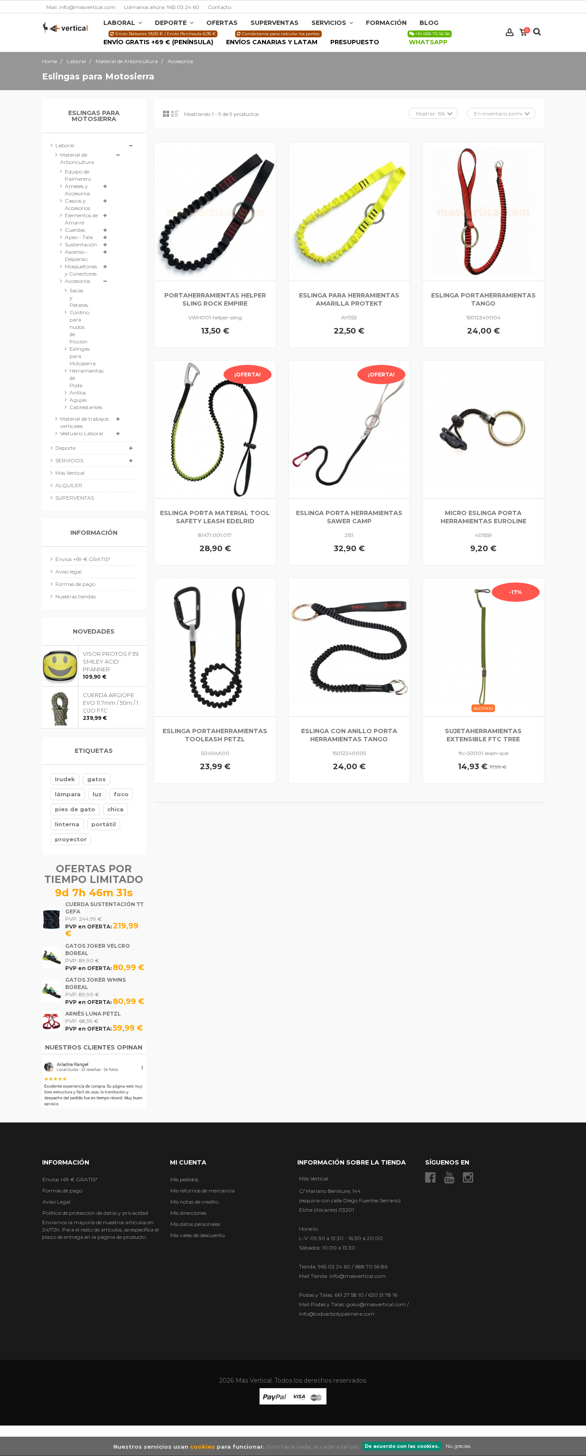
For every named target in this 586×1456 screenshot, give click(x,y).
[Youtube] (449, 1177)
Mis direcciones (188, 1212)
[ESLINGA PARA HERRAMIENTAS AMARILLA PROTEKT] (349, 212)
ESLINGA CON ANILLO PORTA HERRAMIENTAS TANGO (349, 735)
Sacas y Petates (77, 297)
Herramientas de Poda (77, 377)
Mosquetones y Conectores (81, 270)
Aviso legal (68, 571)
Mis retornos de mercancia (202, 1190)
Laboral (64, 145)
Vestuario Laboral (81, 433)
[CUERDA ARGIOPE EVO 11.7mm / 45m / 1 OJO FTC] (60, 707)
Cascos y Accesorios (77, 204)
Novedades (94, 631)
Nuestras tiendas (75, 596)
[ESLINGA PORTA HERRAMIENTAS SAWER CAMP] (349, 430)
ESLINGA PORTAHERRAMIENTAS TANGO (483, 299)
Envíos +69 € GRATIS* (82, 559)
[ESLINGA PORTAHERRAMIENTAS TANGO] (483, 212)
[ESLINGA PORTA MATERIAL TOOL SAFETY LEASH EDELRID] (215, 430)
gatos (96, 779)
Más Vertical (70, 473)
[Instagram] (468, 1177)
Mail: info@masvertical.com (80, 7)
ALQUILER (68, 485)
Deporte (65, 448)
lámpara (68, 794)
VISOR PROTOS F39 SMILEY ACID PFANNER (111, 661)
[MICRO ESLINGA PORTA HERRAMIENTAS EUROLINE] (483, 430)
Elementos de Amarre (81, 219)
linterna (67, 824)
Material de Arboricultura (77, 158)
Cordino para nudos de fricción (77, 327)
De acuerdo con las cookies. (402, 1446)
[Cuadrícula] (166, 114)
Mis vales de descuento (197, 1235)
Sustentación (81, 244)
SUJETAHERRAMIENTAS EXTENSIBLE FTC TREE (483, 735)
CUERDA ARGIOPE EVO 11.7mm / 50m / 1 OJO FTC (110, 703)
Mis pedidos (184, 1179)
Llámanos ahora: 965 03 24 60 (161, 7)
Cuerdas (75, 230)
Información (94, 533)
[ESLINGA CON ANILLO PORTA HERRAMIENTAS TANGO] (349, 647)
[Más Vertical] (65, 27)
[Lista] (174, 114)
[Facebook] (430, 1177)
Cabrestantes (77, 407)
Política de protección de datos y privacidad (95, 1212)
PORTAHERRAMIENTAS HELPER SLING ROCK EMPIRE (215, 299)
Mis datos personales (195, 1223)
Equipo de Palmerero (78, 175)
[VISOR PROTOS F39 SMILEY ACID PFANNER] (60, 666)
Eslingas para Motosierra (77, 356)
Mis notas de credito (194, 1201)
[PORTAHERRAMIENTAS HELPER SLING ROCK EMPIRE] (215, 212)
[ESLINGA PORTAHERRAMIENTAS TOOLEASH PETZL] (215, 647)
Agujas (77, 400)
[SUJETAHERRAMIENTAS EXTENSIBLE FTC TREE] (483, 647)
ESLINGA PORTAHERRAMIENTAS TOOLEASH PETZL (215, 735)
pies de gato (75, 809)
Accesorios (77, 281)
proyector (71, 839)
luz (97, 794)
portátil (103, 824)
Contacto (219, 7)
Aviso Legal (56, 1201)
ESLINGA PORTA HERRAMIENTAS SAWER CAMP (349, 517)
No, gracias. (458, 1446)
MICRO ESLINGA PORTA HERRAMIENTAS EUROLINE (483, 517)
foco (121, 794)
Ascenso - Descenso (76, 255)
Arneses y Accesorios (77, 190)
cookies (202, 1446)
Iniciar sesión (510, 32)
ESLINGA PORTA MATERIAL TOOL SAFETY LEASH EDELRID (215, 517)
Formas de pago (75, 584)
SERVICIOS (69, 460)
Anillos (77, 392)
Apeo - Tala (79, 237)
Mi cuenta (188, 1162)
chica (115, 809)
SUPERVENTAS (74, 497)
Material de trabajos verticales (84, 422)
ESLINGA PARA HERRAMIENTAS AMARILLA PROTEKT (349, 299)
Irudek (65, 779)
